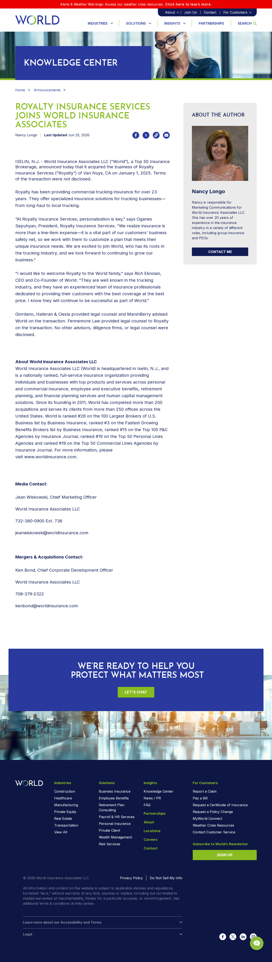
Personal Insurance (115, 823)
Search (245, 23)
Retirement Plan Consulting (112, 807)
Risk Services (109, 844)
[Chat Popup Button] (257, 943)
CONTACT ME (220, 252)
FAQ (147, 805)
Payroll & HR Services (117, 817)
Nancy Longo (26, 135)
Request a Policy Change (213, 812)
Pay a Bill (200, 798)
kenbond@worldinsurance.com (47, 605)
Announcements (47, 90)
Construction (64, 791)
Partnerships (211, 23)
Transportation (66, 825)
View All (60, 832)
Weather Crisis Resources (213, 825)
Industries (98, 23)
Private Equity (65, 812)
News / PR (152, 798)
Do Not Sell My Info (166, 878)
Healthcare (63, 798)
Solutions (136, 23)
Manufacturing (66, 805)
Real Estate (63, 818)
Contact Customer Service (214, 832)
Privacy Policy (131, 878)
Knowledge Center (158, 791)
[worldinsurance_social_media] (222, 936)
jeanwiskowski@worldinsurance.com (51, 532)
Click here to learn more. (188, 4)
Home (20, 90)
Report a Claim (205, 791)
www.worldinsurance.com (50, 456)
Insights (172, 23)
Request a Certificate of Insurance (220, 805)
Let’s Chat (136, 692)
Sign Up (224, 855)
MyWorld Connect (207, 818)
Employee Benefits (114, 798)
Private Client (109, 830)
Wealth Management (115, 837)
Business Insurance (114, 791)
